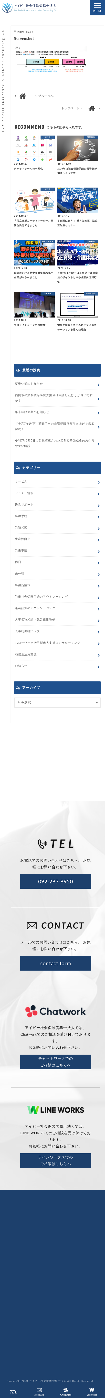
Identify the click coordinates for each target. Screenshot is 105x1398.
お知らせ (21, 665)
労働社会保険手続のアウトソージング (41, 596)
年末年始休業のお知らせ (32, 412)
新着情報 (88, 1280)
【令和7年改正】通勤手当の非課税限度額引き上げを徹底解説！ (54, 426)
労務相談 (21, 527)
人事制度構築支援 (27, 631)
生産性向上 (23, 539)
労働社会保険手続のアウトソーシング (67, 1302)
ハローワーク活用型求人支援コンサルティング (47, 643)
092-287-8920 (55, 881)
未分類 (19, 573)
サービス (21, 481)
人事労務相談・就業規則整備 (35, 619)
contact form (55, 963)
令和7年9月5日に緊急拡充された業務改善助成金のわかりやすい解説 (54, 443)
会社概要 (66, 1280)
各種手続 (21, 516)
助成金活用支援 (26, 654)
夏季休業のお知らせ (29, 383)
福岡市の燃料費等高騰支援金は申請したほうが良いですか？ (54, 397)
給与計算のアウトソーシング (67, 1310)
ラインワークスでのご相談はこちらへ (55, 1160)
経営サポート (24, 504)
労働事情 (21, 550)
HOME (45, 1280)
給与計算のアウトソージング (35, 608)
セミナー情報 (24, 493)
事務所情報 (23, 585)
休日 (18, 562)
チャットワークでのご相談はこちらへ (55, 1062)
